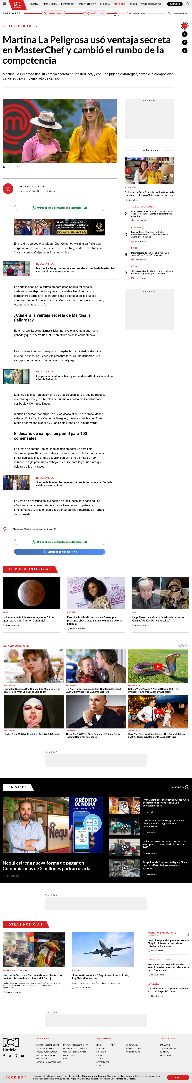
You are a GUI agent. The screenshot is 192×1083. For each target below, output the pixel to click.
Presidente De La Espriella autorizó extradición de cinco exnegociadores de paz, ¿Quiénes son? (168, 967)
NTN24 (99, 1045)
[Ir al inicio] (17, 5)
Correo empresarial (46, 1055)
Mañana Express (56, 13)
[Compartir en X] (185, 42)
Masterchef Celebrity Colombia (27, 529)
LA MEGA (100, 1066)
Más (177, 787)
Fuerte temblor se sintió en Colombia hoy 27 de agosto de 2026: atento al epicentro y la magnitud (152, 213)
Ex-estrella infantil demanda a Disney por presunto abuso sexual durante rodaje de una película (94, 620)
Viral (134, 612)
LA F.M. (99, 1055)
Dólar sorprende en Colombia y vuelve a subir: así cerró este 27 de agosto (150, 254)
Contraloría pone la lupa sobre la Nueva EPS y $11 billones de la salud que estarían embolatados (168, 943)
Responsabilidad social (47, 1045)
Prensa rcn (42, 1059)
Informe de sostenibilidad (75, 1048)
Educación (130, 188)
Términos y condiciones (94, 1076)
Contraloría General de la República (162, 934)
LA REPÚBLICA (132, 1045)
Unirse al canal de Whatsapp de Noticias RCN (62, 207)
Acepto (178, 1077)
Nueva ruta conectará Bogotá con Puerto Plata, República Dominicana (100, 977)
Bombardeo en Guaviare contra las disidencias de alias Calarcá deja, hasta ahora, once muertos (149, 234)
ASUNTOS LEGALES (134, 1048)
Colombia (34, 4)
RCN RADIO (101, 1052)
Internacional (50, 4)
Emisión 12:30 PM (97, 13)
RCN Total (101, 1048)
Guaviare (136, 227)
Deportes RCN (67, 4)
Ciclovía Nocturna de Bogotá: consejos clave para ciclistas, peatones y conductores (164, 823)
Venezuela (153, 984)
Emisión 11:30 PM (180, 13)
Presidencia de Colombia (161, 960)
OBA (65, 1059)
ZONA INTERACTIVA (168, 1048)
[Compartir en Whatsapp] (185, 50)
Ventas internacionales (74, 1052)
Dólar (134, 248)
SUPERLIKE (164, 1052)
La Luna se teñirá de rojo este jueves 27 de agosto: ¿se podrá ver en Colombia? (28, 619)
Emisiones (12, 13)
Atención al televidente (47, 1048)
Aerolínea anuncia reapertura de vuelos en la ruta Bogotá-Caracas (168, 990)
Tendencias (119, 4)
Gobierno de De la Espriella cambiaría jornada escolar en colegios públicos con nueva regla (149, 194)
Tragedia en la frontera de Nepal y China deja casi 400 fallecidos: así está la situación (165, 865)
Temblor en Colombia (142, 207)
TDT (113, 1045)
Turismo (76, 970)
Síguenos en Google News (62, 551)
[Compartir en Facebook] (185, 34)
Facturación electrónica (75, 1045)
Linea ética (68, 1055)
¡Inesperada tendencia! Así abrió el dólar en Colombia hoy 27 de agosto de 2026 (152, 272)
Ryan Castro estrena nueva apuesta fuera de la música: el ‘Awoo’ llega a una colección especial (166, 802)
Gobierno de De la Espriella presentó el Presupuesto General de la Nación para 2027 (164, 844)
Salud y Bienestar (87, 4)
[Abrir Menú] (4, 4)
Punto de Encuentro (151, 4)
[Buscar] (188, 4)
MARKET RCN (165, 1055)
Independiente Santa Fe (15, 970)
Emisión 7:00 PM (138, 13)
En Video (18, 787)
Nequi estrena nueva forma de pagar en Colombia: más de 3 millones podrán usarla (46, 865)
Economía (105, 4)
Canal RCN (52, 529)
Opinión (133, 4)
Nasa (5, 612)
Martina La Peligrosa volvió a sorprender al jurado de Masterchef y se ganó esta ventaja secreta (75, 270)
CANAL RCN (175, 4)
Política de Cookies (125, 1079)
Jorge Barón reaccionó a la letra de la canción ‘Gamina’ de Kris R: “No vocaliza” (158, 619)
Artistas (72, 612)
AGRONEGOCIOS (133, 1052)
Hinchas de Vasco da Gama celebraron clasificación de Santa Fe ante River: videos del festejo (33, 977)
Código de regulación (46, 1052)
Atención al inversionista (48, 1062)
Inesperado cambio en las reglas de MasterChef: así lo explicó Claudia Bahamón (74, 377)
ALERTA (99, 1059)
